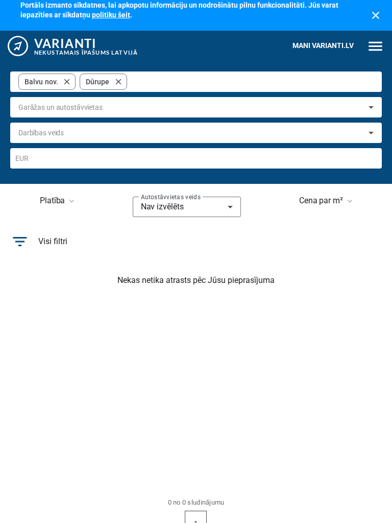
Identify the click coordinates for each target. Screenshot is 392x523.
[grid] (72, 82)
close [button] (66, 81)
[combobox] (252, 82)
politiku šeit (111, 15)
